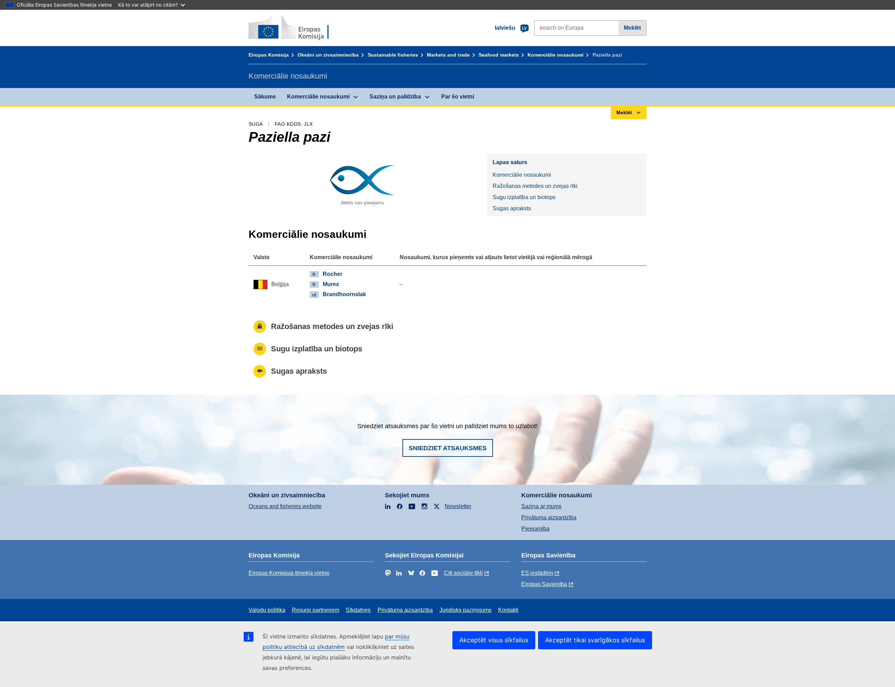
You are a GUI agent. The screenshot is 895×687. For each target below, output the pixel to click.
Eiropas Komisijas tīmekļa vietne (289, 573)
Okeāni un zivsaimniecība (328, 55)
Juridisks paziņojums (465, 610)
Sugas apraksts (512, 208)
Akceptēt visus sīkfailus (493, 640)
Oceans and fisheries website (285, 506)
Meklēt (632, 28)
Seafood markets (499, 55)
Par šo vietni (457, 97)
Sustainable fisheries (393, 55)
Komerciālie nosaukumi (555, 55)
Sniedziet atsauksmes (448, 448)
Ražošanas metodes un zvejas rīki (535, 186)
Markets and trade (448, 55)
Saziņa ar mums (541, 506)
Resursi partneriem (315, 610)
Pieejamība (535, 529)
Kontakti (508, 610)
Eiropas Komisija (269, 55)
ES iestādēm (537, 573)
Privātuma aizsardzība (549, 517)
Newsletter (458, 506)
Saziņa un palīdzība (395, 97)
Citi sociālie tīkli (463, 573)
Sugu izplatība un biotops (524, 197)
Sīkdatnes (358, 610)
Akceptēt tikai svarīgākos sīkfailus (595, 640)
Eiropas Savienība (544, 584)
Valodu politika (267, 610)
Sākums (265, 97)
